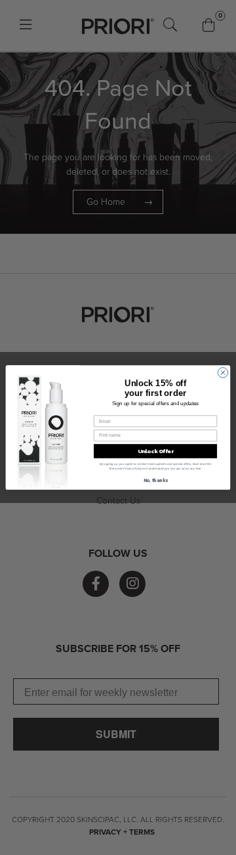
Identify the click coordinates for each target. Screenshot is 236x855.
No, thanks (156, 480)
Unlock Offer (156, 451)
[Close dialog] (222, 373)
